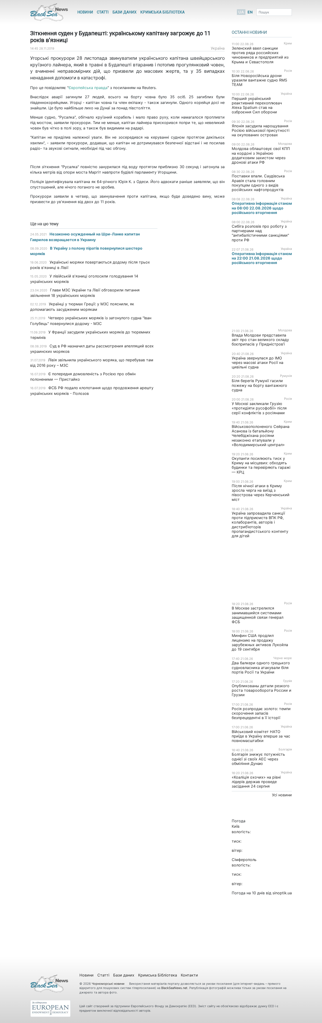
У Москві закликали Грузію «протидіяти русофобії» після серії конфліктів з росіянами (259, 408)
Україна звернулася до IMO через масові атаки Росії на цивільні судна (257, 362)
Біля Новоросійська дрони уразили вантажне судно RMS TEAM (259, 80)
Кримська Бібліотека (162, 12)
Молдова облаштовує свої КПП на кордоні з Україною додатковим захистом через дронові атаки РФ (261, 155)
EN (250, 12)
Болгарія (285, 749)
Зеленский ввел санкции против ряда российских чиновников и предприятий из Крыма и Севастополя (260, 55)
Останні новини (249, 32)
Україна (218, 48)
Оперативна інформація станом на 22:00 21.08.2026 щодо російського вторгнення (262, 258)
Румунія (286, 376)
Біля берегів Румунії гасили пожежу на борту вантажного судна (259, 385)
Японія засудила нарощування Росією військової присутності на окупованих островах (260, 130)
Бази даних (124, 12)
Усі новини (282, 795)
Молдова (285, 143)
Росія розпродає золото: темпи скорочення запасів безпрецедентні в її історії (261, 713)
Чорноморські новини (108, 983)
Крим (288, 43)
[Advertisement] (195, 296)
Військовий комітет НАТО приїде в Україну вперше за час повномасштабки (261, 736)
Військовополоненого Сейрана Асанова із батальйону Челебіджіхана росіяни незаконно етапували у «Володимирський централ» (260, 435)
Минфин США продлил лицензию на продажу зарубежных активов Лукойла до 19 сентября (260, 642)
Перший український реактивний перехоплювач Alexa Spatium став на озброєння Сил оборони (257, 105)
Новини (85, 12)
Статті (103, 12)
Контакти (189, 975)
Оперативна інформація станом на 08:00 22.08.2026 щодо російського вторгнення (262, 208)
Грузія (287, 681)
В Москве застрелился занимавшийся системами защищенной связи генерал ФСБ (257, 615)
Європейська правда (88, 87)
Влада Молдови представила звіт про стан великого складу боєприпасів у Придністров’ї (260, 339)
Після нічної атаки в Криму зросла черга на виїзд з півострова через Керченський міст (260, 492)
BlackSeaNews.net (174, 988)
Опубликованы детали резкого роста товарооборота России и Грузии (261, 690)
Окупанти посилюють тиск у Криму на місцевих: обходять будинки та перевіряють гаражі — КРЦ (261, 465)
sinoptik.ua (282, 893)
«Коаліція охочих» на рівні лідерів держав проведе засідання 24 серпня (256, 782)
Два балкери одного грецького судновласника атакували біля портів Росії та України (261, 667)
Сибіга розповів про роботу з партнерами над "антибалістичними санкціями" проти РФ (260, 233)
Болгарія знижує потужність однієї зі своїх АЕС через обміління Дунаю (258, 759)
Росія (288, 70)
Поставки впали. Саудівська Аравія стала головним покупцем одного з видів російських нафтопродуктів (258, 183)
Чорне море (282, 658)
